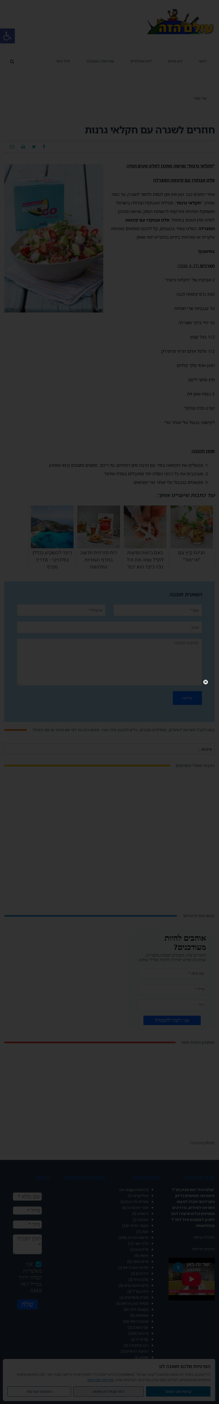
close (205, 682)
